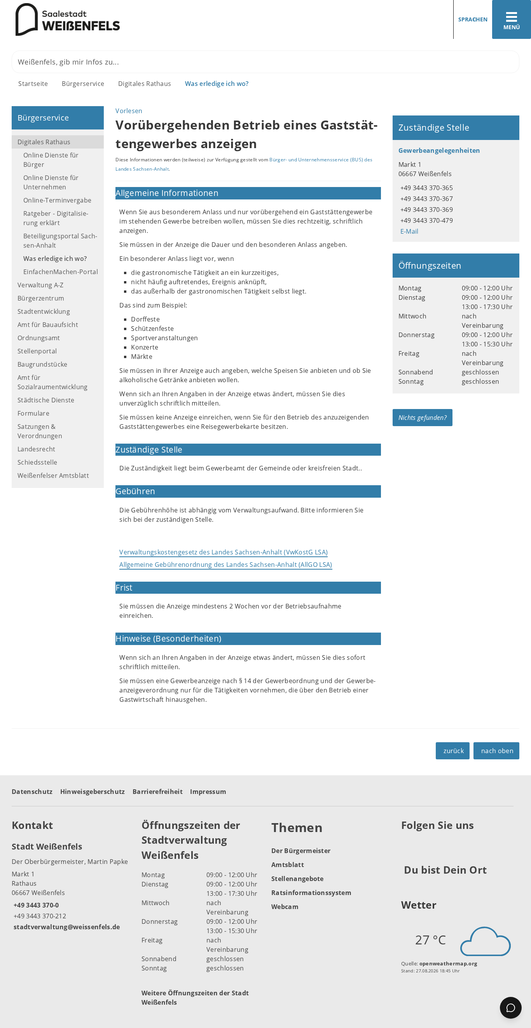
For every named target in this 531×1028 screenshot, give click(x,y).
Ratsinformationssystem (311, 892)
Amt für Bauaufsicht (47, 324)
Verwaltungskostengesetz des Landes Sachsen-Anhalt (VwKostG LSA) (223, 552)
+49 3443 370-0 (35, 905)
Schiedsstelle (37, 462)
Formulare (33, 413)
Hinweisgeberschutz (92, 791)
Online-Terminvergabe (57, 200)
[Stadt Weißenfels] (71, 886)
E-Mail (408, 231)
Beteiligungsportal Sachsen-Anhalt (60, 241)
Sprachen (472, 19)
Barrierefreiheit (158, 791)
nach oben (497, 751)
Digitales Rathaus (144, 83)
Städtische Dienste (46, 400)
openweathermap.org (448, 963)
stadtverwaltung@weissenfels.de (66, 927)
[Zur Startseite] (130, 19)
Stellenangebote (297, 878)
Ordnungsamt (38, 338)
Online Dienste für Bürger (51, 160)
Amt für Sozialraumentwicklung (52, 382)
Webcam (285, 906)
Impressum (208, 791)
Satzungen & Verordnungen (39, 431)
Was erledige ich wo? (216, 83)
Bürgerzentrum (40, 298)
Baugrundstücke (42, 364)
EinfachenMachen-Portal (60, 271)
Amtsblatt (287, 864)
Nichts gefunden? (422, 417)
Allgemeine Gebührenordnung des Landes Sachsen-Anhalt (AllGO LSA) (225, 564)
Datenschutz (32, 791)
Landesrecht (36, 449)
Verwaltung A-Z (40, 285)
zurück (454, 751)
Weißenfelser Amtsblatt (53, 475)
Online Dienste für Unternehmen (51, 182)
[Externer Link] (408, 844)
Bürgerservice (83, 83)
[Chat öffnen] (511, 1008)
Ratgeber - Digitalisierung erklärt (55, 218)
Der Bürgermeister (300, 850)
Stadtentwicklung (43, 311)
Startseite (33, 83)
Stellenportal (37, 351)
